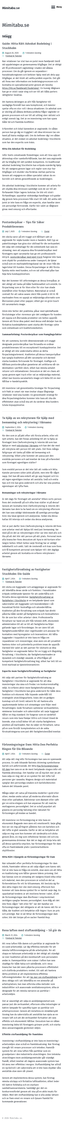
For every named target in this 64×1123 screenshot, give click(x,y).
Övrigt (46, 231)
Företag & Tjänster (14, 56)
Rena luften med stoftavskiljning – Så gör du (31, 930)
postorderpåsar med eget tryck (26, 257)
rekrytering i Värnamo (27, 445)
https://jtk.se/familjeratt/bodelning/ (20, 88)
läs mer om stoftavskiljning (43, 977)
